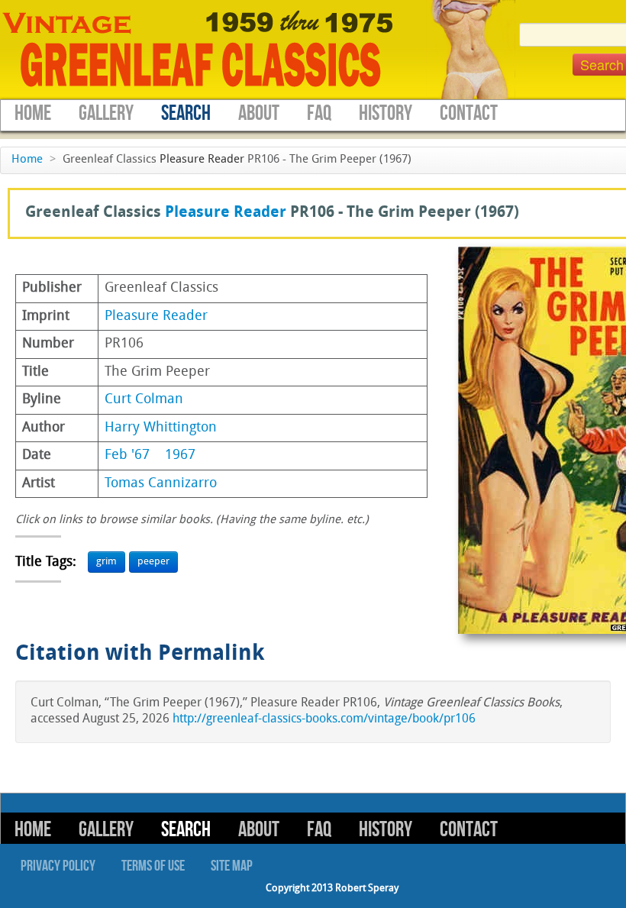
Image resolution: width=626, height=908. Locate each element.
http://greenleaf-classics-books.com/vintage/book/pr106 (324, 719)
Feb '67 (127, 455)
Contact (469, 113)
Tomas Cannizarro (161, 484)
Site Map (232, 866)
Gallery (106, 113)
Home (33, 113)
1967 (180, 455)
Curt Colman (144, 400)
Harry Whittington (161, 428)
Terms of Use (153, 866)
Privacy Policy (58, 866)
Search (186, 113)
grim (106, 562)
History (385, 113)
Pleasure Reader (202, 160)
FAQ (319, 113)
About (258, 113)
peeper (153, 562)
